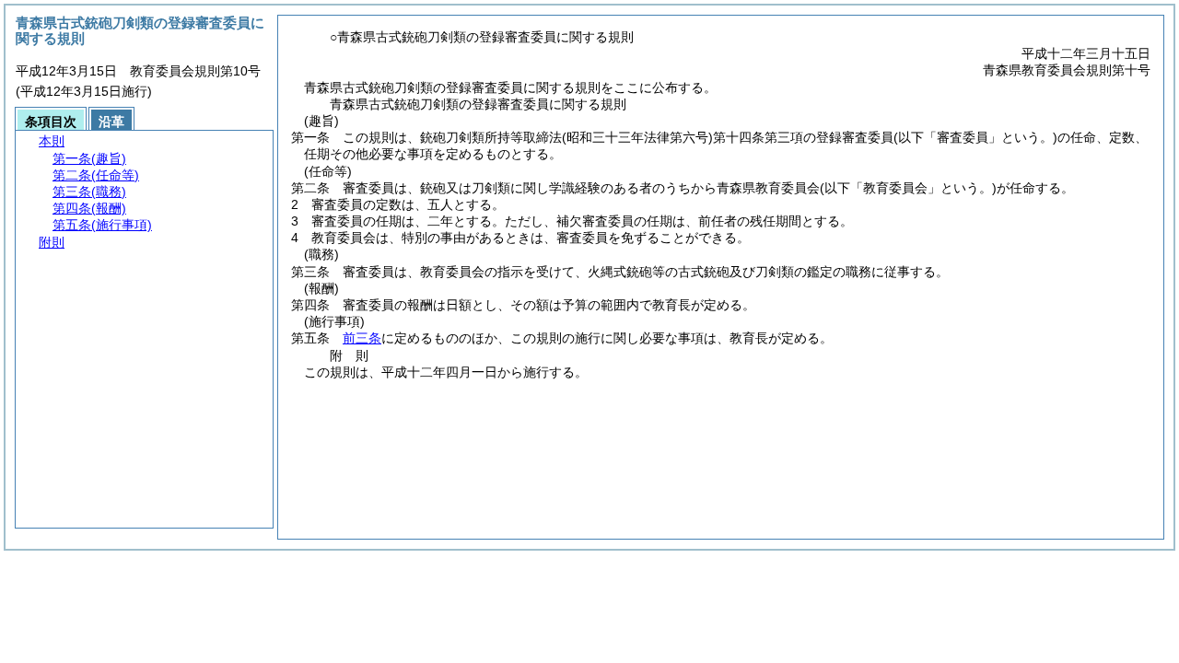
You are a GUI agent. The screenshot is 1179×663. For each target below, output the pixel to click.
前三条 (362, 338)
